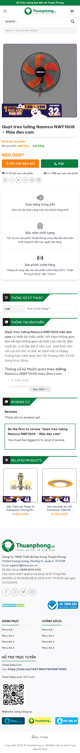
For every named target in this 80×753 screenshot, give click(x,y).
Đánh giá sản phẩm (13, 141)
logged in (33, 440)
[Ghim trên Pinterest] (32, 180)
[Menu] (5, 11)
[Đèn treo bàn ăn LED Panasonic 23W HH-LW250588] (59, 485)
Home (9, 30)
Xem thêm (38, 389)
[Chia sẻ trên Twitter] (19, 180)
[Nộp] (72, 21)
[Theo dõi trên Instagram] (15, 592)
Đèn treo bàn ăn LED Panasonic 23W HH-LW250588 (59, 508)
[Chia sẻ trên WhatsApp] (5, 180)
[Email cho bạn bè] (25, 180)
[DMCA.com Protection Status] (13, 605)
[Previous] (2, 495)
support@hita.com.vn (23, 565)
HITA (66, 209)
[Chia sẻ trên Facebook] (12, 180)
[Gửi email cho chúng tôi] (32, 592)
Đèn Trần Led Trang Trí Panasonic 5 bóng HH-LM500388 (21, 508)
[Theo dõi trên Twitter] (24, 592)
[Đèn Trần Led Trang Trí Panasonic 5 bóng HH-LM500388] (20, 485)
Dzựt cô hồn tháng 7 (26, 30)
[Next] (77, 495)
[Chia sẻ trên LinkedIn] (39, 180)
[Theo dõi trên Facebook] (6, 592)
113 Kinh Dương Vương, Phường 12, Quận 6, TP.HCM (33, 561)
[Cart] (72, 12)
